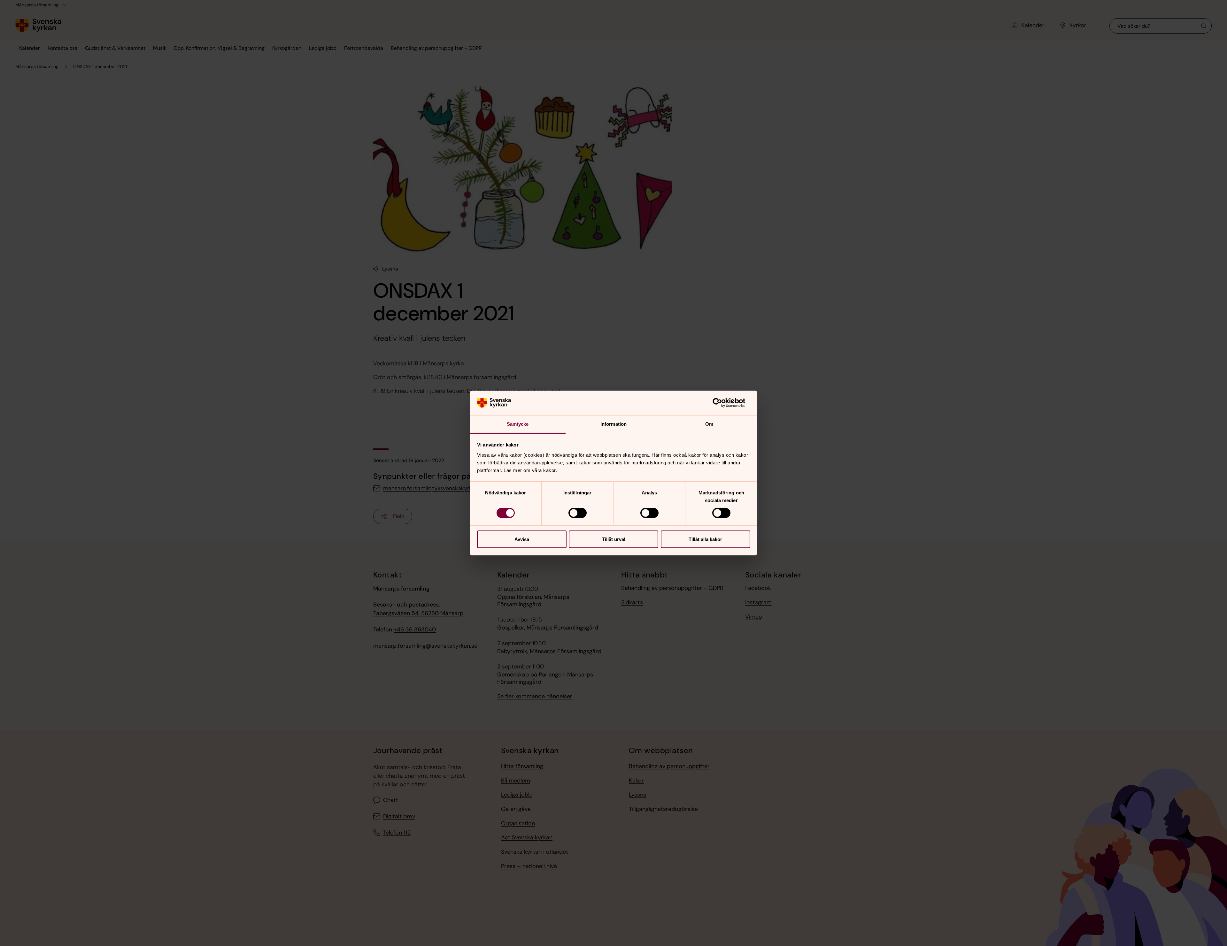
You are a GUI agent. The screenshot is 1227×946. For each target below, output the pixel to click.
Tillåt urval (613, 539)
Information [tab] (613, 424)
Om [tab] (709, 424)
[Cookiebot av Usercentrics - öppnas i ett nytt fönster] (722, 403)
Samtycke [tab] (518, 424)
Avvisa (521, 539)
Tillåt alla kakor (705, 539)
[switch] (577, 513)
